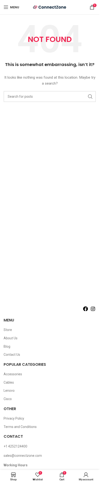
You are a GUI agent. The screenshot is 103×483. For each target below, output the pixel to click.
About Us (10, 338)
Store (8, 330)
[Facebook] (85, 310)
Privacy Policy (14, 418)
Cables (9, 382)
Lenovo (9, 390)
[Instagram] (93, 310)
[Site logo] (50, 7)
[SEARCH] (90, 96)
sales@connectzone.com (23, 456)
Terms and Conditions (20, 427)
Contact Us (12, 354)
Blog (7, 346)
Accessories (13, 374)
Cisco (8, 399)
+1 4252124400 (15, 446)
